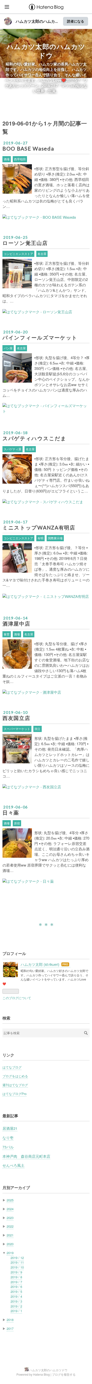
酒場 (7, 159)
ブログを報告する (64, 1374)
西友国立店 (16, 718)
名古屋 (42, 254)
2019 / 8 (16, 1277)
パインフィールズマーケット (40, 337)
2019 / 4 (16, 1296)
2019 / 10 (17, 1267)
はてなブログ (12, 1067)
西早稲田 (20, 159)
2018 (10, 1319)
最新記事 (10, 1116)
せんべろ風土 (13, 1165)
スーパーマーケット (17, 729)
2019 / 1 (16, 1311)
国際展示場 (55, 538)
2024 (10, 1209)
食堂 (7, 634)
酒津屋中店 (16, 623)
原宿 (17, 823)
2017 (10, 1328)
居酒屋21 (9, 1128)
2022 (10, 1226)
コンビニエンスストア (18, 254)
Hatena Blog (41, 1374)
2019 (10, 1252)
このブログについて (16, 997)
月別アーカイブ (16, 1187)
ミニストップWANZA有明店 (38, 527)
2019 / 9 (16, 1272)
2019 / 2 (16, 1306)
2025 (10, 1200)
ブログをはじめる (15, 1076)
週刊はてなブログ (15, 1084)
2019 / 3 (16, 1301)
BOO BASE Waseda (28, 148)
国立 (37, 729)
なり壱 (7, 1137)
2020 (10, 1244)
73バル (8, 1146)
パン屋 (8, 348)
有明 (40, 538)
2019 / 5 (16, 1291)
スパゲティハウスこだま (34, 438)
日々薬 (10, 812)
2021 (10, 1235)
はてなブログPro (14, 1093)
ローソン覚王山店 (25, 243)
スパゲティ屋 (12, 449)
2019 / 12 (17, 1257)
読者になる (75, 21)
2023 (10, 1217)
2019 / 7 (16, 1282)
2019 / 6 (16, 1286)
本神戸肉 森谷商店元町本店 (26, 1156)
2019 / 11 (17, 1262)
